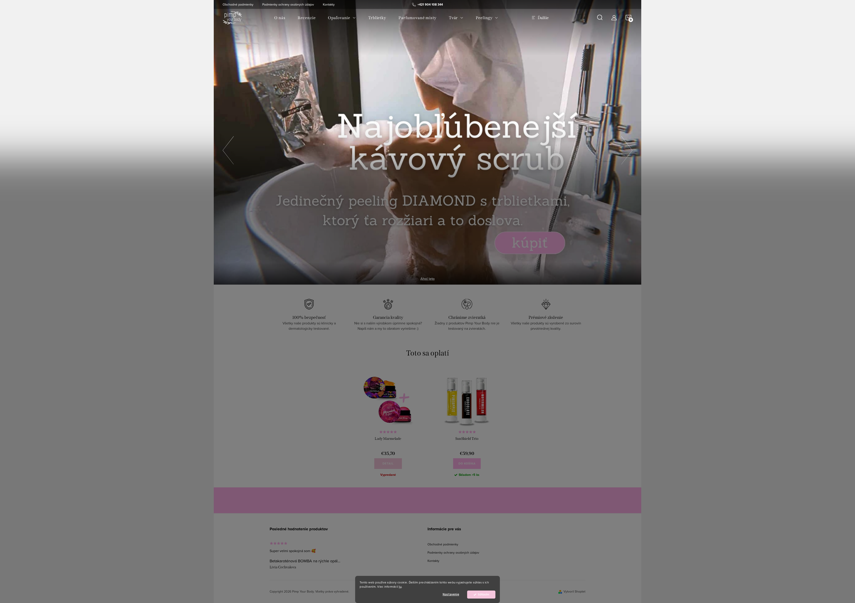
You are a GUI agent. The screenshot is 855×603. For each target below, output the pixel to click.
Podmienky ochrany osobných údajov (288, 4)
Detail (388, 463)
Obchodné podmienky (238, 4)
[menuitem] (279, 18)
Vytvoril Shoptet (574, 591)
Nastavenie (451, 594)
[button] (228, 149)
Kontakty (329, 4)
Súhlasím (483, 594)
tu (400, 586)
